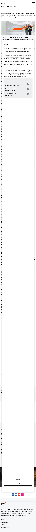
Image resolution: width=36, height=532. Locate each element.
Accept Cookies (18, 488)
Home (3, 6)
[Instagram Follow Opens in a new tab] (22, 494)
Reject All (17, 479)
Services (9, 6)
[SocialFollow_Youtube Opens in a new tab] (19, 494)
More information (22, 76)
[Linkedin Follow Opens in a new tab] (13, 494)
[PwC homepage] (3, 2)
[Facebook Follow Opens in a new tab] (16, 494)
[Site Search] (30, 2)
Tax (15, 6)
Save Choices (17, 483)
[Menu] (33, 2)
